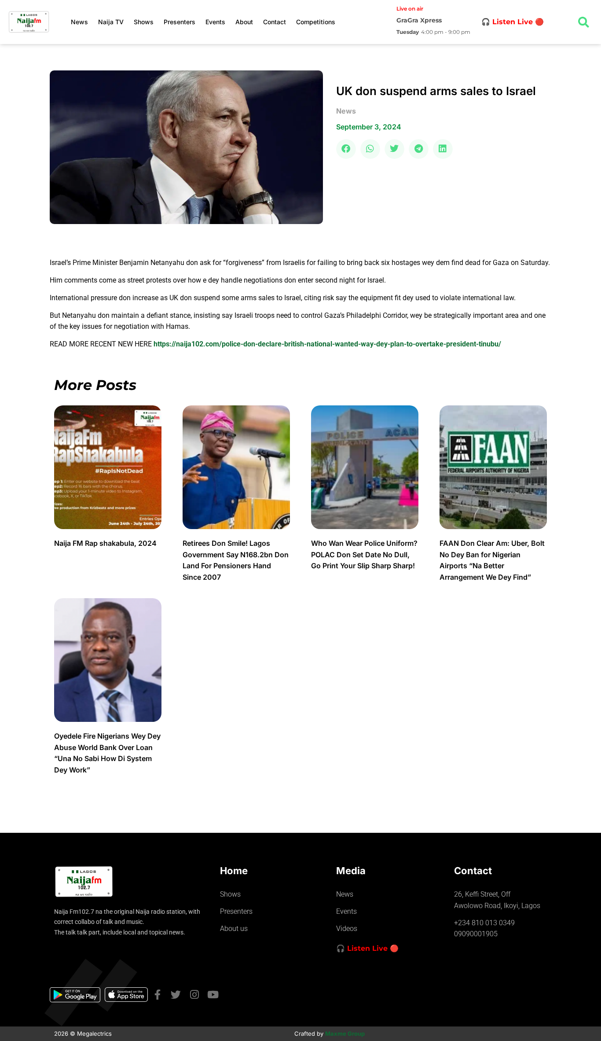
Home (234, 870)
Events (215, 22)
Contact (274, 22)
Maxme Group (345, 1033)
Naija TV (111, 22)
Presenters (179, 22)
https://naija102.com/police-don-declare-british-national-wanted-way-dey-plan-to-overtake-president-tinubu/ (327, 344)
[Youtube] (213, 995)
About (244, 22)
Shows (144, 22)
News (79, 22)
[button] (346, 149)
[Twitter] (176, 995)
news (346, 111)
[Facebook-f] (157, 995)
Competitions (315, 22)
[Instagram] (194, 995)
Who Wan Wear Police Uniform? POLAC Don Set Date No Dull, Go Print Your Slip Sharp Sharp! (364, 554)
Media (351, 870)
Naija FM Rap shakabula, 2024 (106, 543)
